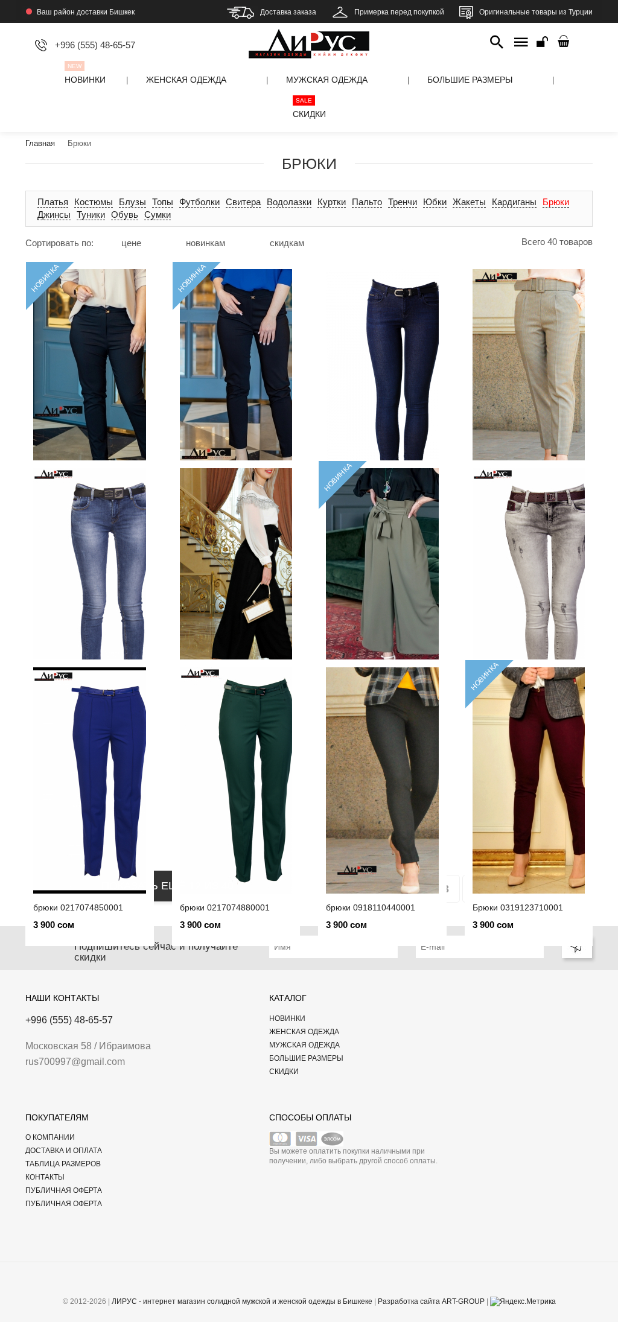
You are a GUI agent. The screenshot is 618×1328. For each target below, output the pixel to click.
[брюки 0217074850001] (89, 780)
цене (131, 243)
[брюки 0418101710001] (236, 581)
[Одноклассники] (327, 1284)
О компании (50, 1137)
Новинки (287, 1018)
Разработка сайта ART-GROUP (431, 1301)
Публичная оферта (63, 1190)
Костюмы (93, 202)
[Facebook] (274, 1284)
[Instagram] (344, 1284)
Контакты (45, 1177)
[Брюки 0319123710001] (529, 780)
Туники (91, 214)
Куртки (331, 202)
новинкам (205, 243)
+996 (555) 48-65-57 (69, 1020)
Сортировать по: (59, 243)
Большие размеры (306, 1058)
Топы (162, 202)
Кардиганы (514, 202)
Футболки (199, 202)
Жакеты (469, 202)
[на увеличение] (148, 242)
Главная (40, 143)
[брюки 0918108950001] (529, 382)
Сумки (157, 214)
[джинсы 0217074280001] (529, 581)
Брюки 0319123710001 (518, 907)
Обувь (124, 214)
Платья (52, 202)
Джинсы (54, 214)
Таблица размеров (63, 1164)
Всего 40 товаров (557, 242)
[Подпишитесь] (577, 946)
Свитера (243, 202)
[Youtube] (309, 1284)
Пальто (367, 202)
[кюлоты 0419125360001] (382, 581)
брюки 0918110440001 (370, 907)
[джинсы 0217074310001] (89, 581)
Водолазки (289, 202)
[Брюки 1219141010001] (89, 382)
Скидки (284, 1071)
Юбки (435, 202)
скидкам (287, 243)
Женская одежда (304, 1032)
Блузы (132, 202)
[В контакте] (292, 1284)
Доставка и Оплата (63, 1150)
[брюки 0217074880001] (236, 780)
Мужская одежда (304, 1045)
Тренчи (402, 202)
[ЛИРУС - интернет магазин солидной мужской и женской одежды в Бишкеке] (309, 34)
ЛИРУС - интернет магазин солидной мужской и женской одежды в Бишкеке (242, 1301)
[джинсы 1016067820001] (382, 382)
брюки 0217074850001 (78, 907)
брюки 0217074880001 (225, 907)
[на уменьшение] (158, 242)
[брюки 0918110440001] (382, 780)
